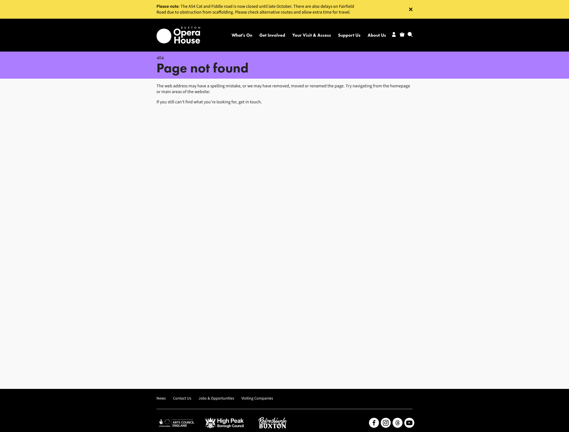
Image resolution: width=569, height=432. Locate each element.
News (161, 398)
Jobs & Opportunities (216, 398)
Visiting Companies (257, 398)
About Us (377, 35)
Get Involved (272, 35)
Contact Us (182, 398)
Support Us (349, 35)
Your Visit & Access (311, 35)
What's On (242, 35)
